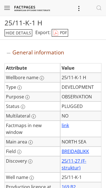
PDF (63, 32)
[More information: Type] (19, 87)
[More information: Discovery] (30, 161)
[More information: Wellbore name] (42, 78)
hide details (18, 33)
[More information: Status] (23, 107)
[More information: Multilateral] (33, 116)
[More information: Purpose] (27, 97)
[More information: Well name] (31, 178)
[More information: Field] (19, 152)
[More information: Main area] (30, 142)
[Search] (99, 8)
